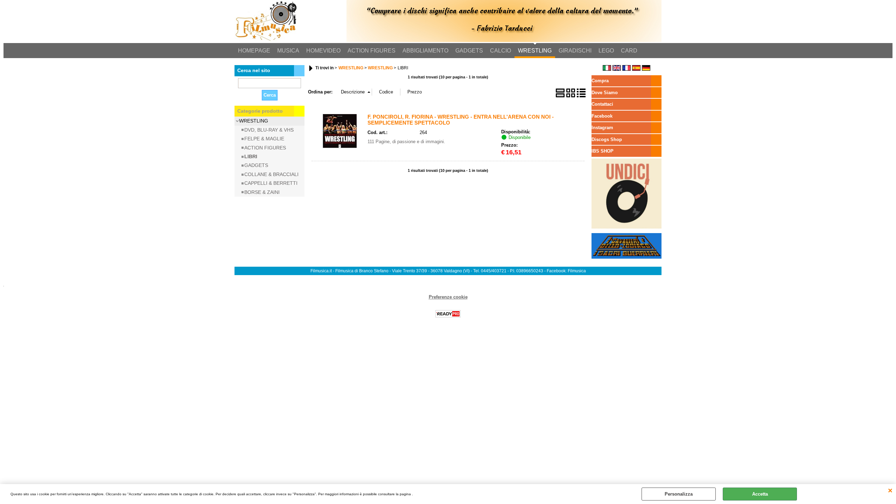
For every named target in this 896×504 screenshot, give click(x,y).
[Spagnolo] (636, 69)
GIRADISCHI (575, 51)
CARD (629, 51)
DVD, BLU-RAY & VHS (269, 130)
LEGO (606, 51)
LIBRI (250, 156)
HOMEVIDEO (323, 51)
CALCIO (500, 51)
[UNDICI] (627, 227)
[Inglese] (617, 69)
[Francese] (626, 69)
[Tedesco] (646, 69)
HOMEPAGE (254, 51)
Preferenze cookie (448, 297)
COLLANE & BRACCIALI (271, 174)
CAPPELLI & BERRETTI (271, 183)
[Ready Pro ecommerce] (448, 313)
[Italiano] (607, 69)
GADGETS (469, 51)
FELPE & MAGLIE (264, 138)
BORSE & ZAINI (262, 192)
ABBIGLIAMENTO (425, 51)
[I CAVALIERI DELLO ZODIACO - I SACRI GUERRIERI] (627, 257)
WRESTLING (535, 51)
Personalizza (679, 494)
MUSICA (288, 51)
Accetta (760, 494)
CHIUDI (890, 491)
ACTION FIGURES (372, 51)
